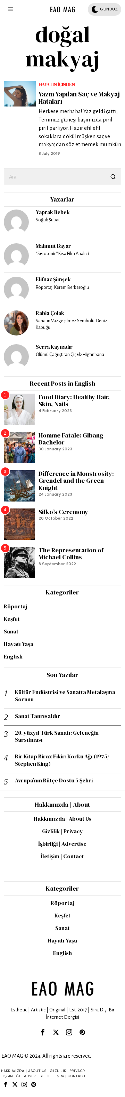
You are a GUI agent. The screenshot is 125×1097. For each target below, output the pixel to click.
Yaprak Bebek (53, 212)
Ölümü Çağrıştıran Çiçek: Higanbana (70, 354)
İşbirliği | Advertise (62, 843)
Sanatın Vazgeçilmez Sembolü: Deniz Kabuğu (71, 324)
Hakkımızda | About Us (62, 818)
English (13, 656)
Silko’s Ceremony (63, 512)
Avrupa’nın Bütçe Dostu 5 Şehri (54, 780)
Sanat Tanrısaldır (37, 716)
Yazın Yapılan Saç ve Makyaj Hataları (79, 97)
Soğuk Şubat (48, 219)
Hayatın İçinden (57, 84)
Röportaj (15, 606)
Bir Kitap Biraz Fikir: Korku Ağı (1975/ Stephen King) (62, 760)
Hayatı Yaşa (18, 644)
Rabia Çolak (50, 313)
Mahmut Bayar (53, 246)
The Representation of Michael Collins (71, 554)
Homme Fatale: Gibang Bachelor (71, 439)
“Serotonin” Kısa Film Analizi (62, 253)
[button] (113, 176)
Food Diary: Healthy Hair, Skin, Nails (74, 401)
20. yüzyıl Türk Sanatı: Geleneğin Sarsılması (57, 736)
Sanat (11, 631)
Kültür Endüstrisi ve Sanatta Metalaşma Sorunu (65, 695)
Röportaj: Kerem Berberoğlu (62, 287)
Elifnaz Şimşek (53, 279)
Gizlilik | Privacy (62, 831)
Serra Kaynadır (54, 346)
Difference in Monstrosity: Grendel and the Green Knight (76, 481)
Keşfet (12, 619)
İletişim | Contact (62, 856)
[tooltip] (16, 222)
